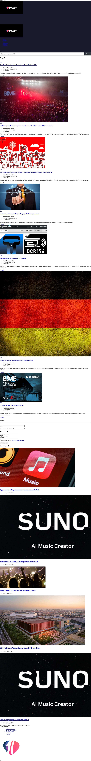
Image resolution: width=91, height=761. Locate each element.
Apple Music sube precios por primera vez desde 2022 (19, 490)
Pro (1, 62)
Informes (5, 41)
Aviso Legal (8, 732)
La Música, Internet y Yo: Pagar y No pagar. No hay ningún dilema (19, 214)
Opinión (5, 44)
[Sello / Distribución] (9, 436)
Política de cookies (10, 731)
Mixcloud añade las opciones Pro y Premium (13, 258)
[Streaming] (9, 437)
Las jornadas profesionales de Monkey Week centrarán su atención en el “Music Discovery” (26, 172)
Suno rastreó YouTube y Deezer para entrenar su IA (19, 562)
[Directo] (9, 435)
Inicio (4, 39)
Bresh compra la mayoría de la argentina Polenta (18, 590)
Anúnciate (5, 45)
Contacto (8, 734)
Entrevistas (5, 43)
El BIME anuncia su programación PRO (12, 405)
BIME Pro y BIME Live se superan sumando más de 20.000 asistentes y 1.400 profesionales (26, 125)
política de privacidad (18, 440)
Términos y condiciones (11, 730)
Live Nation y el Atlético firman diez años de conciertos (20, 648)
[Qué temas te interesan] (9, 434)
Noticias (5, 40)
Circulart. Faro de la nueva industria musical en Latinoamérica (18, 65)
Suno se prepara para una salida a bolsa (14, 720)
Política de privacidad (10, 729)
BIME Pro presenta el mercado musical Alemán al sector (16, 360)
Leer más (2, 75)
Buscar (1, 51)
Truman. (11, 726)
